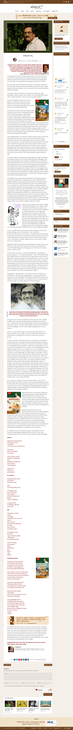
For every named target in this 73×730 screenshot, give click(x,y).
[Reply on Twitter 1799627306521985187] (55, 95)
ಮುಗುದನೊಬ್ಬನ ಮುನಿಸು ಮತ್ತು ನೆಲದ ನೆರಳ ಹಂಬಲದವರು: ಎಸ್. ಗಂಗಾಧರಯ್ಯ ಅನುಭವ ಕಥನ (21, 2)
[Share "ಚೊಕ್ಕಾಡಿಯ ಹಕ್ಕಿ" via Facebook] (14, 659)
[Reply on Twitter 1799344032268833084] (55, 125)
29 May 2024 (59, 130)
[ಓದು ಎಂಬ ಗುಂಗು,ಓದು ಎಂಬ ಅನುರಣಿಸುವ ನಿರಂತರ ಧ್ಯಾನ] (45, 704)
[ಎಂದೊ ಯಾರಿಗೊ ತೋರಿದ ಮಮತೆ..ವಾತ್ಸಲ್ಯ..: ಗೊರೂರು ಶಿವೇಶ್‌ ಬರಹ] (10, 704)
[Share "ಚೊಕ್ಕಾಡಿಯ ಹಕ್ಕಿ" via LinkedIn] (23, 659)
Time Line (45, 728)
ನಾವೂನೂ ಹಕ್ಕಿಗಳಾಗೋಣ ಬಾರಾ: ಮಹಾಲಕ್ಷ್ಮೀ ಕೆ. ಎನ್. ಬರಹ (22, 709)
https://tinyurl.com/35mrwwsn (61, 123)
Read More (61, 207)
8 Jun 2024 (59, 99)
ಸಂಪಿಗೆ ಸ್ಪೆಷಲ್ (46, 11)
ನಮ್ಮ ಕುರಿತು (33, 728)
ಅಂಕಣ (16, 11)
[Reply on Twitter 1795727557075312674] (55, 138)
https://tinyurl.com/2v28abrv (60, 108)
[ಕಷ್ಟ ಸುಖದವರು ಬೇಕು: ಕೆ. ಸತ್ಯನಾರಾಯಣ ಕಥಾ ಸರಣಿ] (55, 236)
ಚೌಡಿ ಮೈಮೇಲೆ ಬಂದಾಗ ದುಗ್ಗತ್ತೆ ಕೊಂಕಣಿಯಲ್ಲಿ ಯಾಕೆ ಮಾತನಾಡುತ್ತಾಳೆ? (33, 709)
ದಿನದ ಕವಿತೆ (64, 250)
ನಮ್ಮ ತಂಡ (39, 728)
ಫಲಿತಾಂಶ (61, 157)
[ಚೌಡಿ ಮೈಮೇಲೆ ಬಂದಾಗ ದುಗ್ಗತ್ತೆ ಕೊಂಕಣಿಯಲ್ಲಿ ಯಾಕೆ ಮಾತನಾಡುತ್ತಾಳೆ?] (34, 704)
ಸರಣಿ (27, 11)
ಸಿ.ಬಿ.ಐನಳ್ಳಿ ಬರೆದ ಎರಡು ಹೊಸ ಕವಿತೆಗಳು (63, 248)
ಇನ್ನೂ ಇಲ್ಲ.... (58, 154)
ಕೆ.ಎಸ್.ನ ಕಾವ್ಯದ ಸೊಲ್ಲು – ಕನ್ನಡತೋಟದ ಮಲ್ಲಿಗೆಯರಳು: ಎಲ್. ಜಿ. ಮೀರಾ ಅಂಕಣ (63, 242)
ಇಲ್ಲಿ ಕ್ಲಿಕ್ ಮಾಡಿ (57, 171)
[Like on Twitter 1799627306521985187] (60, 95)
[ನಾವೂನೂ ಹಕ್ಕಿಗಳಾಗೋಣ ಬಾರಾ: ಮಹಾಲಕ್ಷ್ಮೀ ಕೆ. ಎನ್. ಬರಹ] (22, 704)
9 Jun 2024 (59, 87)
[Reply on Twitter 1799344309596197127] (55, 110)
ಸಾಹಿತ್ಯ (22, 11)
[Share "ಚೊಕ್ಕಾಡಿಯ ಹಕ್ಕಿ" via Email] (26, 659)
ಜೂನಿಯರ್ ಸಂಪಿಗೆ (58, 38)
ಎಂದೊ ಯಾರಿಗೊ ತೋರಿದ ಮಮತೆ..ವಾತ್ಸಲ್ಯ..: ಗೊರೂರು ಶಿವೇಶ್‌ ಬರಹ (9, 709)
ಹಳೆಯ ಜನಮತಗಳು (58, 159)
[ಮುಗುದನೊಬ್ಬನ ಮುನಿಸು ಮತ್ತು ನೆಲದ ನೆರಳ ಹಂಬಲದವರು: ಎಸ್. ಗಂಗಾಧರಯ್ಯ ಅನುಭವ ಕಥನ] (55, 229)
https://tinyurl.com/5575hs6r (60, 93)
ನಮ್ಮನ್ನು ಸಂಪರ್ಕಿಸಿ (57, 728)
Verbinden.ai (23, 728)
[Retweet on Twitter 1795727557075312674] (57, 138)
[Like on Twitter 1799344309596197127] (60, 110)
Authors (50, 728)
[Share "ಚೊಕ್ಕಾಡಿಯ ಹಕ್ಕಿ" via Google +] (19, 659)
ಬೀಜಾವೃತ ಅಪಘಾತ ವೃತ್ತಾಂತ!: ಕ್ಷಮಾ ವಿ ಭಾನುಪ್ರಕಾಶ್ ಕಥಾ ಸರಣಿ (61, 35)
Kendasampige (60, 86)
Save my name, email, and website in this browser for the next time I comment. (24, 686)
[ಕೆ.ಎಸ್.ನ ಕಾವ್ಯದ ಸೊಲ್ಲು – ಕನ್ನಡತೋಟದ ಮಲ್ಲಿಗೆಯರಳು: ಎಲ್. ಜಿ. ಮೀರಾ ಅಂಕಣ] (55, 241)
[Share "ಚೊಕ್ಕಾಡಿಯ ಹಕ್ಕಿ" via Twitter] (17, 659)
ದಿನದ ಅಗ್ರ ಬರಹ (65, 232)
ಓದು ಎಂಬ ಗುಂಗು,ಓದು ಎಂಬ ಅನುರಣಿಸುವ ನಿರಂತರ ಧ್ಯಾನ (45, 709)
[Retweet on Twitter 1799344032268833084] (57, 125)
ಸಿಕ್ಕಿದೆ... (57, 152)
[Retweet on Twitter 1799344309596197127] (57, 110)
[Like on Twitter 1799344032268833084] (60, 125)
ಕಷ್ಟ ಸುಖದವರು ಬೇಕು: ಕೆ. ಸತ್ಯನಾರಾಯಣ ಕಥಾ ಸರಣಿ (62, 236)
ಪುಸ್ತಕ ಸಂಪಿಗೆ (55, 11)
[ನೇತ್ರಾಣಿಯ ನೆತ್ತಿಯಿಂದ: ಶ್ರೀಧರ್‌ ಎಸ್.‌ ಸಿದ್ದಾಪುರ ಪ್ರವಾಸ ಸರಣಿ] (55, 254)
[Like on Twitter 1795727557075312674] (60, 138)
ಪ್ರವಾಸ (32, 11)
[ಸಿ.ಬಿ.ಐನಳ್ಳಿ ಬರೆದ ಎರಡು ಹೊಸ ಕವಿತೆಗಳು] (55, 248)
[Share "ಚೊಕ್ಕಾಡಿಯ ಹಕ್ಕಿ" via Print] (28, 659)
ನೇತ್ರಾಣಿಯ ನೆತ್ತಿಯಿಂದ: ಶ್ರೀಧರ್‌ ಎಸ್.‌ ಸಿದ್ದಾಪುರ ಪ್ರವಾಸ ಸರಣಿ (63, 254)
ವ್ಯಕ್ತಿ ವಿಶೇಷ (38, 11)
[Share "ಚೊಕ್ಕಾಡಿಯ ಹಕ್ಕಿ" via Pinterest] (21, 659)
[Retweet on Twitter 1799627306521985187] (57, 95)
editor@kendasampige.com (59, 49)
